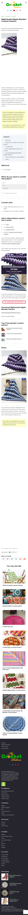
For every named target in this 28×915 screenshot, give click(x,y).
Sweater (3, 847)
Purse (2, 865)
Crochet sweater (5, 862)
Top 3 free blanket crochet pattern (15, 157)
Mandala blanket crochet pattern (12, 606)
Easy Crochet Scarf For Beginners (15, 876)
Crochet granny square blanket (14, 333)
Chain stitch (4, 793)
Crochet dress (4, 854)
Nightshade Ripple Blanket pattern (11, 312)
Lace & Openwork (5, 811)
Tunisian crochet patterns (7, 815)
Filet (2, 809)
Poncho (3, 843)
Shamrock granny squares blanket (13, 585)
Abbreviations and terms (7, 791)
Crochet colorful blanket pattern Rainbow (14, 328)
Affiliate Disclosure (5, 744)
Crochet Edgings (5, 807)
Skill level (8, 140)
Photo (7, 159)
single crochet (9, 227)
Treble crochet (5, 798)
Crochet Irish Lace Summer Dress (14, 900)
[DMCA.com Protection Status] (3, 785)
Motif (2, 813)
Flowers (3, 822)
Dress (2, 838)
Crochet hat (4, 856)
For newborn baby (6, 840)
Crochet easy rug (8, 626)
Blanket (3, 824)
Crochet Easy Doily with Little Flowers (15, 884)
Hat (2, 841)
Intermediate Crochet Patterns (9, 548)
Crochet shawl (4, 860)
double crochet (10, 229)
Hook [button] (4, 182)
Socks (2, 845)
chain (7, 224)
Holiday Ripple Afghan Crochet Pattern (14, 690)
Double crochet (5, 796)
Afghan (3, 805)
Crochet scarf (4, 858)
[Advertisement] (14, 71)
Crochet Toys (4, 825)
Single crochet (5, 794)
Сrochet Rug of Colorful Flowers (12, 647)
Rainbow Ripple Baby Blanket (13, 338)
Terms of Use (4, 746)
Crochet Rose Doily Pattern (14, 892)
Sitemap (3, 743)
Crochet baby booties (6, 836)
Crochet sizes (9, 146)
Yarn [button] (4, 185)
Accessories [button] (5, 188)
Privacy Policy (4, 748)
